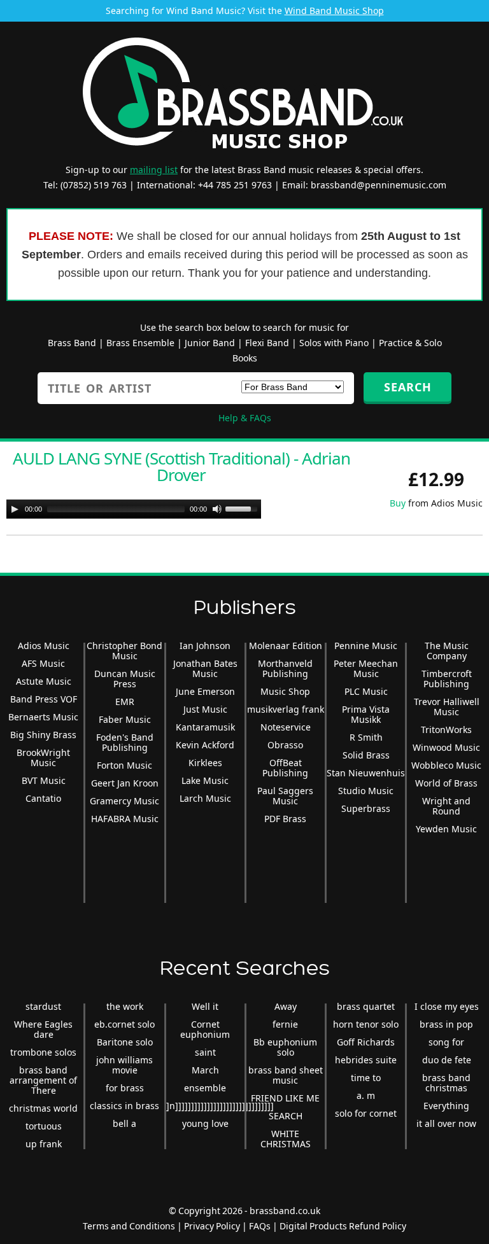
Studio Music (365, 791)
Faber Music (125, 719)
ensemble (205, 1088)
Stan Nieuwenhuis (366, 773)
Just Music (205, 709)
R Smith (366, 737)
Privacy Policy (212, 1226)
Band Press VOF (43, 699)
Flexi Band (267, 343)
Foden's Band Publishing (124, 742)
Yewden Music (446, 829)
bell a (124, 1123)
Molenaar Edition (285, 645)
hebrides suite (366, 1060)
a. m (366, 1095)
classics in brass (124, 1106)
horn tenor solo (366, 1024)
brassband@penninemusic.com (378, 185)
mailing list (154, 170)
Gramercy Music (124, 801)
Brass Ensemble (140, 343)
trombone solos (43, 1052)
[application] (133, 509)
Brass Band (72, 343)
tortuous (43, 1126)
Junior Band (210, 343)
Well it (205, 1006)
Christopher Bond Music (124, 650)
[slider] (243, 508)
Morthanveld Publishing (285, 668)
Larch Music (205, 798)
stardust (43, 1006)
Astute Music (43, 681)
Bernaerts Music (43, 717)
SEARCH (285, 1116)
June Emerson (205, 691)
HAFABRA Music (125, 819)
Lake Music (205, 780)
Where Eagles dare (43, 1029)
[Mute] (217, 509)
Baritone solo (125, 1042)
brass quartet (366, 1006)
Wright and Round (446, 806)
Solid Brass (366, 755)
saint (205, 1052)
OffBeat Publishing (285, 768)
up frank (43, 1144)
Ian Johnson (205, 645)
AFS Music (43, 663)
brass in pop (446, 1024)
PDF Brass (285, 819)
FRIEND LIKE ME (285, 1098)
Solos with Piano (334, 343)
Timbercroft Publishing (447, 678)
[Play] (15, 509)
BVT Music (44, 780)
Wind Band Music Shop (334, 10)
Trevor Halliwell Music (446, 706)
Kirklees (205, 763)
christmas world (43, 1108)
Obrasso (285, 745)
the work (124, 1006)
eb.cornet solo (124, 1024)
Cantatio (43, 798)
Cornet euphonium (205, 1029)
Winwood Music (446, 747)
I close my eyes (447, 1006)
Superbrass (365, 808)
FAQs (260, 1226)
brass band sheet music (285, 1075)
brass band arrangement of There (43, 1080)
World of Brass (446, 783)
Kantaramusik (205, 727)
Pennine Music (365, 645)
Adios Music (43, 645)
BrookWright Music (43, 757)
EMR (124, 701)
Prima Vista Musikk (366, 714)
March (205, 1070)
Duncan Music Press (124, 678)
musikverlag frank (285, 709)
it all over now (446, 1123)
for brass (125, 1088)
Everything (446, 1106)
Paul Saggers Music (285, 796)
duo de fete (446, 1060)
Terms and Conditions (129, 1226)
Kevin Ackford (205, 745)
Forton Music (124, 765)
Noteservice (285, 727)
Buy (398, 503)
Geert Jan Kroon (125, 783)
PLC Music (366, 691)
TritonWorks (446, 729)
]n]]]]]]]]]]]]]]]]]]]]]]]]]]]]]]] (220, 1106)
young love (205, 1123)
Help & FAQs (244, 418)
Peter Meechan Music (366, 668)
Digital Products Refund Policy (343, 1226)
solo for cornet (366, 1113)
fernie (285, 1024)
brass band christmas (446, 1083)
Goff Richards (366, 1042)
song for (446, 1042)
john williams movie (124, 1065)
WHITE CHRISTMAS (285, 1139)
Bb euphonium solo (285, 1047)
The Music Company (447, 650)
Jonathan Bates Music (205, 668)
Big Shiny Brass (43, 735)
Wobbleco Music (446, 765)
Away (285, 1006)
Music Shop (285, 691)
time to (366, 1078)
